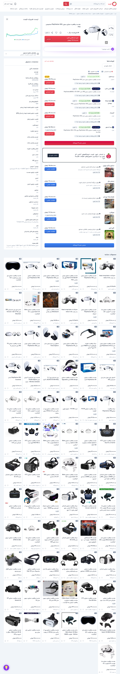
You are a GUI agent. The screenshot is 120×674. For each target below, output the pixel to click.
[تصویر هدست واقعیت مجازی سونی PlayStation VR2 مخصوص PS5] (111, 28)
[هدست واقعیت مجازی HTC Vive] (31, 465)
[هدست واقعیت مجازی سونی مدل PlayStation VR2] (88, 266)
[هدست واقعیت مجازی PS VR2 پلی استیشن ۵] (13, 334)
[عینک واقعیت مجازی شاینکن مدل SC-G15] (13, 465)
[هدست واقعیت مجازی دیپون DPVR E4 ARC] (13, 528)
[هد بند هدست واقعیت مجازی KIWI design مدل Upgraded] (69, 367)
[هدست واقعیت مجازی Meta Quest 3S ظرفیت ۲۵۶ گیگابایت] (69, 465)
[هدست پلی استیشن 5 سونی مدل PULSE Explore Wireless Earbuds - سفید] (31, 367)
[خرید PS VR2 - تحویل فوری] (69, 399)
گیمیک (112, 113)
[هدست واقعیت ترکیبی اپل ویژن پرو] (31, 620)
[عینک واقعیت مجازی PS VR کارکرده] (88, 399)
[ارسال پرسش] (112, 49)
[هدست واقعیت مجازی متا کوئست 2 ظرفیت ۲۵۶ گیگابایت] (31, 399)
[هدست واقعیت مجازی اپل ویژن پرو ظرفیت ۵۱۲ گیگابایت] (88, 620)
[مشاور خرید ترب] (6, 667)
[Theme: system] (15, 4)
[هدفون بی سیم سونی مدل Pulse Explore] (50, 334)
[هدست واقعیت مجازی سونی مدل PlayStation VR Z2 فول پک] (107, 334)
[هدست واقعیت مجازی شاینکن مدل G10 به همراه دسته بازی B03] (50, 528)
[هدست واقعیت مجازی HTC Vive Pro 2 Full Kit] (107, 431)
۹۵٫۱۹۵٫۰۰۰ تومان (50, 127)
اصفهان (112, 79)
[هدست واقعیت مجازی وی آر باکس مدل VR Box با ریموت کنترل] (50, 620)
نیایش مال (111, 181)
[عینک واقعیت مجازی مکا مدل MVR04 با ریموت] (50, 559)
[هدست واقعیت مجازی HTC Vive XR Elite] (88, 588)
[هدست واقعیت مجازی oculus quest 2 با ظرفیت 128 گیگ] (88, 431)
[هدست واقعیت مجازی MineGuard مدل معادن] (50, 300)
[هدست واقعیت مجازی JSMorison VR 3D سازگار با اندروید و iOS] (13, 620)
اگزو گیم (111, 228)
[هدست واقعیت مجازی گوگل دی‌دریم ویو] (13, 559)
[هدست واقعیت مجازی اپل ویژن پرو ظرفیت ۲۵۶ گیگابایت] (13, 266)
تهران (113, 106)
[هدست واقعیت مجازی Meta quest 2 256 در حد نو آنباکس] (69, 431)
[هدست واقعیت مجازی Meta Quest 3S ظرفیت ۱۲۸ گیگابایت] (31, 300)
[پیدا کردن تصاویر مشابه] (106, 42)
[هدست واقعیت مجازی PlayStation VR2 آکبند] (31, 266)
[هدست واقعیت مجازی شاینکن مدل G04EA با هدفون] (88, 559)
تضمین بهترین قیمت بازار (94, 119)
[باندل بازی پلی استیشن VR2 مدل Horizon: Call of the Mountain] (13, 300)
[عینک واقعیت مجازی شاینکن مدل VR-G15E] (69, 528)
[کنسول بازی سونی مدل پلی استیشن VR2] (107, 367)
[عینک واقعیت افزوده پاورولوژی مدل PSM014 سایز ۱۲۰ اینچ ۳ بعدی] (88, 334)
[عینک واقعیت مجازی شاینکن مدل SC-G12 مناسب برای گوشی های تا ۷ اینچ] (69, 496)
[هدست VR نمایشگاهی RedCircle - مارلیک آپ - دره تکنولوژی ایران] (88, 528)
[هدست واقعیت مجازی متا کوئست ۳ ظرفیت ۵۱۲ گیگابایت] (107, 300)
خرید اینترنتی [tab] (106, 71)
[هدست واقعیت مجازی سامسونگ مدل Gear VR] (31, 559)
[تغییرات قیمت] (60, 33)
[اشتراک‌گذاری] (52, 33)
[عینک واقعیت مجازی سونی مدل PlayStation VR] (69, 334)
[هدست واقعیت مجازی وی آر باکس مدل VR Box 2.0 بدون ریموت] (50, 399)
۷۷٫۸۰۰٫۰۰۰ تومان (50, 101)
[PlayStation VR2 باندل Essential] (13, 367)
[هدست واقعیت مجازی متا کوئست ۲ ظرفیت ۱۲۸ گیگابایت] (13, 399)
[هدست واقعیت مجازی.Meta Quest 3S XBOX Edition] (107, 620)
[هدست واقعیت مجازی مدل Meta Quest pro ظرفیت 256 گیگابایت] (107, 528)
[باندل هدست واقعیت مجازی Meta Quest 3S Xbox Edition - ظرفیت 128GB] (69, 620)
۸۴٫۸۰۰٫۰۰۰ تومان (50, 113)
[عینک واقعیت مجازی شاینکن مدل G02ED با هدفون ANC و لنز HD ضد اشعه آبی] (107, 465)
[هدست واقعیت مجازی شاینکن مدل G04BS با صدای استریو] (88, 465)
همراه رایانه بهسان (108, 102)
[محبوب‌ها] (56, 33)
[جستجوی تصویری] (70, 4)
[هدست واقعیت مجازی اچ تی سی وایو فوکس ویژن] (69, 559)
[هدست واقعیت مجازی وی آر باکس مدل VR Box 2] (31, 496)
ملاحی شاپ (108, 89)
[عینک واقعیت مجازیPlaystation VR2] (107, 399)
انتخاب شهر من (53, 155)
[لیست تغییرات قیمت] (7, 19)
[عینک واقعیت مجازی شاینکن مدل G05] (107, 559)
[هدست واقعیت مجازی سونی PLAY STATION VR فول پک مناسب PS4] (69, 266)
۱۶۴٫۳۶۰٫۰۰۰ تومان (50, 79)
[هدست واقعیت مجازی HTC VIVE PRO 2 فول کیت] (31, 431)
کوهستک (112, 91)
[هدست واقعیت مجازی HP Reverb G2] (13, 588)
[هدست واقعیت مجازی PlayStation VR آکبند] (88, 367)
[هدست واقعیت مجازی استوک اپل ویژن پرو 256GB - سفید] (50, 496)
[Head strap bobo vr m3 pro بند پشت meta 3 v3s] (107, 266)
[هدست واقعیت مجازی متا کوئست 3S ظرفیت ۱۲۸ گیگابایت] (107, 651)
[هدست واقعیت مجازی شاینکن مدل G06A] (13, 496)
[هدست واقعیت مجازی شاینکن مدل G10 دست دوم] (107, 588)
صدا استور (109, 127)
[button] (8, 4)
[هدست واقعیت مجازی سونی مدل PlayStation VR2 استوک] (88, 300)
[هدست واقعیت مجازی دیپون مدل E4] (31, 588)
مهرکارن (111, 212)
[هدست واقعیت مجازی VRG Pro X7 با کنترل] (50, 465)
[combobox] (87, 4)
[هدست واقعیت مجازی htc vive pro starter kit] (88, 496)
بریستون (111, 77)
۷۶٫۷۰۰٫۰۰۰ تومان (50, 89)
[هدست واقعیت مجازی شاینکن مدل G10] (13, 431)
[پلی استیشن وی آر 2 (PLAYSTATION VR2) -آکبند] (50, 367)
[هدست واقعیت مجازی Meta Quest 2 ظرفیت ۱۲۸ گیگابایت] (50, 431)
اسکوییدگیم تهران (108, 166)
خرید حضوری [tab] (93, 71)
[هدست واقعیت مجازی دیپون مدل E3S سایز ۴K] (50, 588)
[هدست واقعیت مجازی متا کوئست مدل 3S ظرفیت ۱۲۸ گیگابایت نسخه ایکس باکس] (107, 496)
